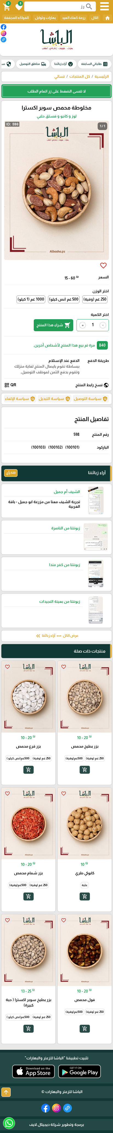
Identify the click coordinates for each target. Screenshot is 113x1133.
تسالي (59, 76)
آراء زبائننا (63, 64)
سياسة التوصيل (91, 399)
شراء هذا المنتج (53, 325)
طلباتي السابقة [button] (94, 64)
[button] (18, 6)
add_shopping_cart (84, 769)
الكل (94, 18)
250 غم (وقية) (94, 299)
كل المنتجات (79, 76)
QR (10, 385)
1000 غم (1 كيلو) (31, 299)
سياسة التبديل (54, 399)
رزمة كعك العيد (73, 18)
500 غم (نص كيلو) (63, 299)
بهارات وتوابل (45, 18)
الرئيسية (102, 76)
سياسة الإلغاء (20, 399)
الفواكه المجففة (16, 18)
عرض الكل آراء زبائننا (56, 636)
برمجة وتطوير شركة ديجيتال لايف (56, 1124)
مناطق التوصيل (32, 64)
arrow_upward (6, 1092)
